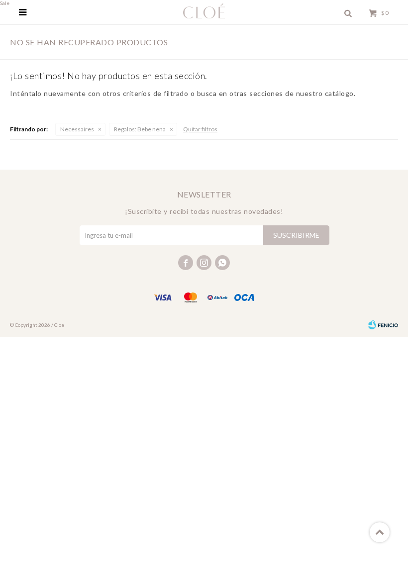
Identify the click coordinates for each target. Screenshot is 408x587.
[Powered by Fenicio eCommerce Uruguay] (383, 324)
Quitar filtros (200, 129)
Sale (4, 3)
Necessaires (77, 129)
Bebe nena (140, 129)
